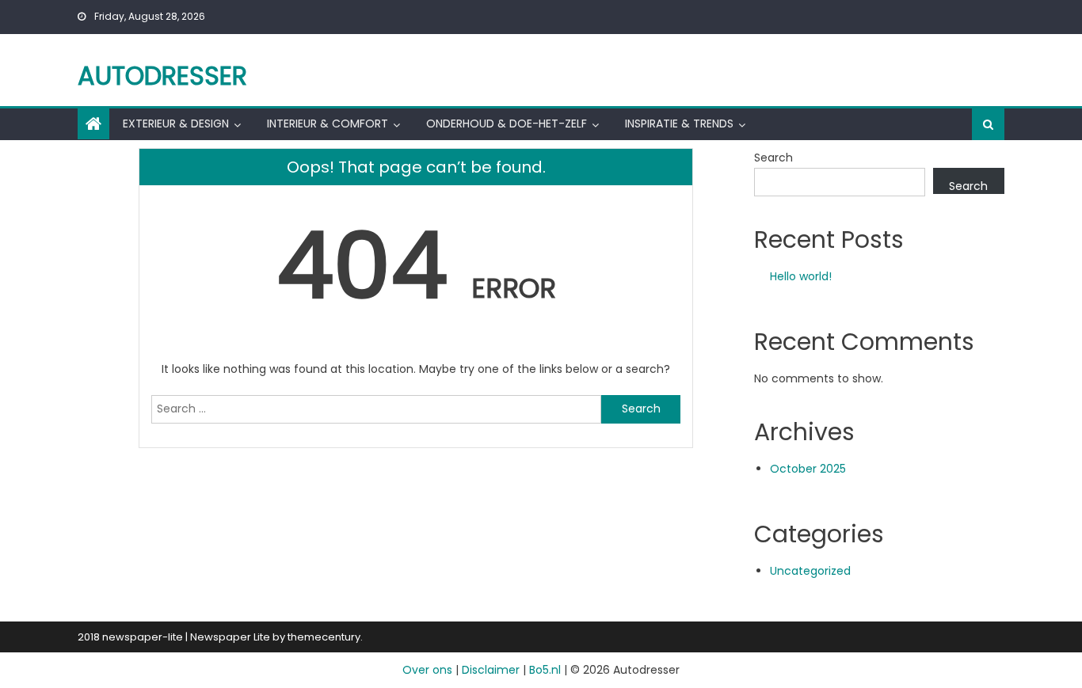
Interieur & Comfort (327, 123)
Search (773, 157)
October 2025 (808, 469)
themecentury (324, 636)
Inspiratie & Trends (679, 123)
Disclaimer (491, 670)
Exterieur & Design (176, 123)
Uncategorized (810, 571)
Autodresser (162, 75)
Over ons (427, 670)
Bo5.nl (545, 670)
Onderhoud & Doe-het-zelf (506, 123)
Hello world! (801, 276)
